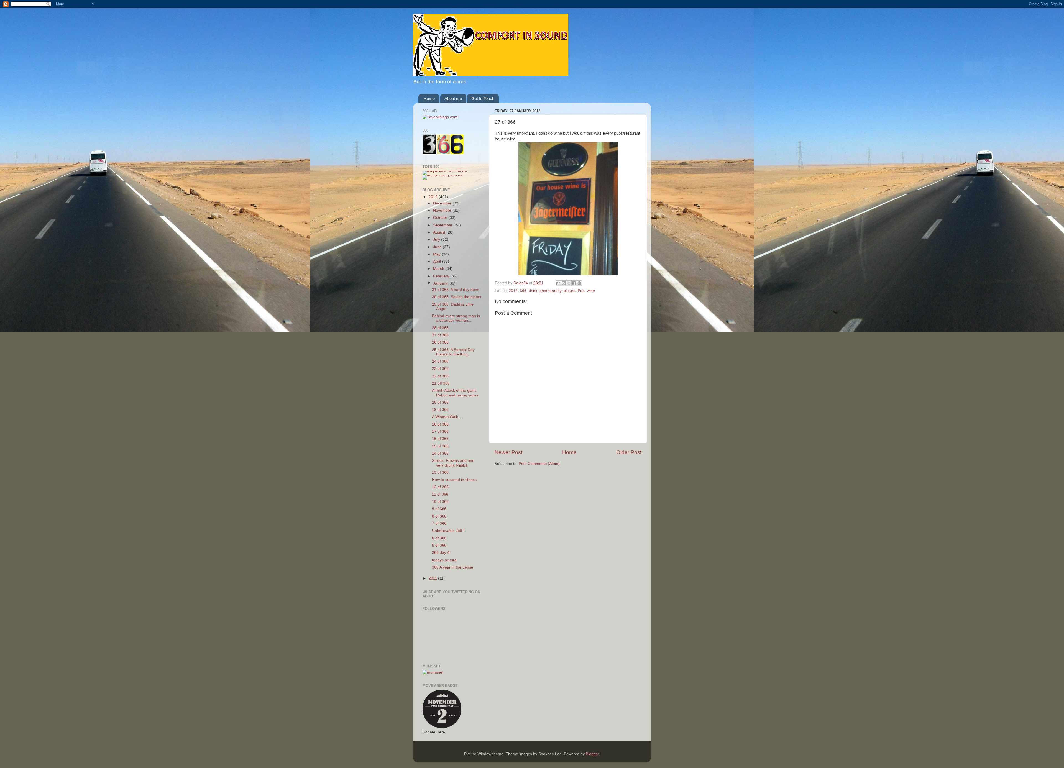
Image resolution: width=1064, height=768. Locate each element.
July (437, 239)
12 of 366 (440, 487)
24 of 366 (440, 361)
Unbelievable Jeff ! (448, 531)
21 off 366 (441, 383)
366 (523, 291)
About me (453, 98)
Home (429, 98)
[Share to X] (569, 283)
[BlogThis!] (563, 283)
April (437, 261)
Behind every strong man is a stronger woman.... (456, 318)
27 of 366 (440, 335)
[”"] (441, 117)
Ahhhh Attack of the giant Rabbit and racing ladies (455, 392)
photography (550, 291)
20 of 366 (440, 402)
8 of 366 (439, 516)
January (440, 283)
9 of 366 (439, 509)
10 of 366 (440, 502)
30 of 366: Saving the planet (456, 297)
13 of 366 (440, 472)
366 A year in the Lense (452, 567)
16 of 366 (440, 439)
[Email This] (558, 283)
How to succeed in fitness (454, 480)
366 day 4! (441, 553)
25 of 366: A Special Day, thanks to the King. (453, 352)
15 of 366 (440, 446)
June (438, 247)
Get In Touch (482, 98)
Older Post (628, 452)
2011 (433, 578)
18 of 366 (440, 424)
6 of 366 (439, 538)
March (439, 269)
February (441, 276)
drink (533, 291)
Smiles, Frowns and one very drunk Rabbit (453, 463)
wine (591, 291)
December (442, 203)
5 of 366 (439, 545)
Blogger (592, 754)
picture (570, 291)
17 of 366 (440, 431)
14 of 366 (440, 453)
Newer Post (508, 452)
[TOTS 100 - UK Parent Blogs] (445, 170)
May (437, 254)
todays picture (444, 560)
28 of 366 (440, 328)
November (442, 210)
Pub (581, 291)
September (443, 225)
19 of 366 (440, 410)
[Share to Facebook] (574, 283)
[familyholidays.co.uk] (442, 175)
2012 (513, 291)
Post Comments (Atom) (539, 464)
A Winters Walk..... (448, 417)
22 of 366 (440, 376)
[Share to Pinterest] (579, 283)
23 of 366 (440, 369)
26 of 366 (440, 342)
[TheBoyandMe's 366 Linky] (443, 153)
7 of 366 (439, 523)
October (440, 218)
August (439, 232)
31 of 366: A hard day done (455, 290)
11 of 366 (440, 494)
